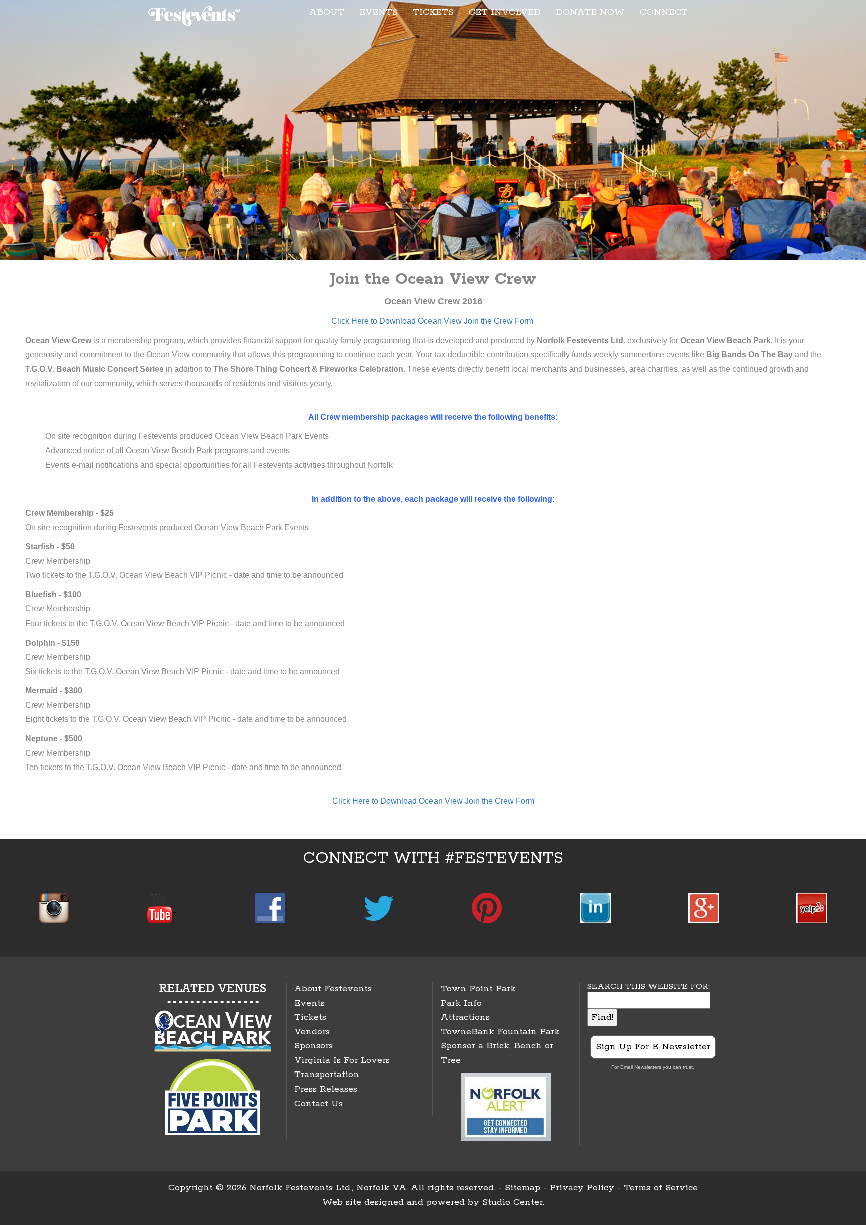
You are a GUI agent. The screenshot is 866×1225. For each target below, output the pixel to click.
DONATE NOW (590, 12)
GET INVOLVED (505, 12)
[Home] (195, 14)
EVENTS (378, 12)
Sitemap (522, 1187)
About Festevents (333, 988)
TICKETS (433, 12)
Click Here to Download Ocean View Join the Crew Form (432, 321)
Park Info (461, 1003)
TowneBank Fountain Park (500, 1031)
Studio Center (512, 1202)
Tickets (310, 1017)
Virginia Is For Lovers (342, 1060)
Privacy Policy (582, 1187)
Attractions (465, 1017)
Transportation (326, 1074)
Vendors (312, 1031)
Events (309, 1003)
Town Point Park (478, 988)
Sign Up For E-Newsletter (653, 1046)
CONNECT (664, 12)
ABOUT (326, 12)
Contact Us (318, 1103)
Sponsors (313, 1045)
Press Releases (325, 1089)
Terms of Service (661, 1187)
